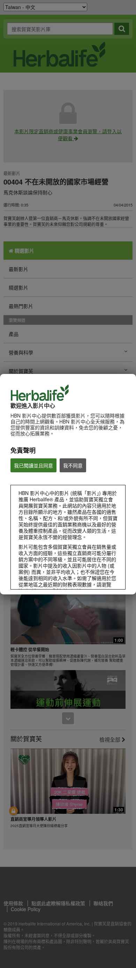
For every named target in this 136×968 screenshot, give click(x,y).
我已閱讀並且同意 (33, 465)
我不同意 (73, 465)
